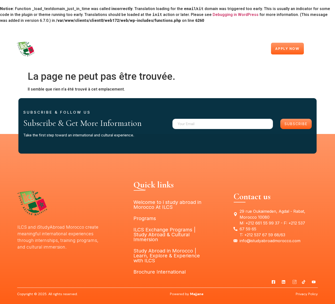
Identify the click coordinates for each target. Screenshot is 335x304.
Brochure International (159, 272)
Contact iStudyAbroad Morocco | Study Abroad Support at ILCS (167, 53)
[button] (260, 49)
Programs (218, 33)
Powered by (187, 294)
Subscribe (296, 124)
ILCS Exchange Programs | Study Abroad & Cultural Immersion (167, 43)
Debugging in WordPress (235, 14)
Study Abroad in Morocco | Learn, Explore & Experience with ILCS (167, 63)
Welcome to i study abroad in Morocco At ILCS (150, 33)
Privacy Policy (307, 294)
